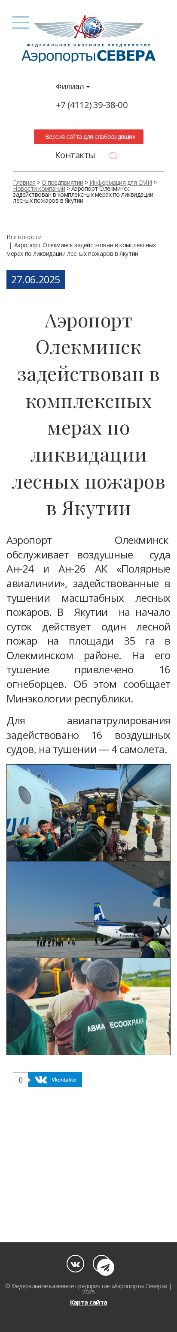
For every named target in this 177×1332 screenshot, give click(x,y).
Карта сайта (88, 1302)
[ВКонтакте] (75, 1263)
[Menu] (21, 22)
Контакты (75, 155)
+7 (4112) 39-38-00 (92, 105)
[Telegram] (101, 1263)
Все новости (24, 237)
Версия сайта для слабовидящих (88, 136)
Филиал (71, 86)
